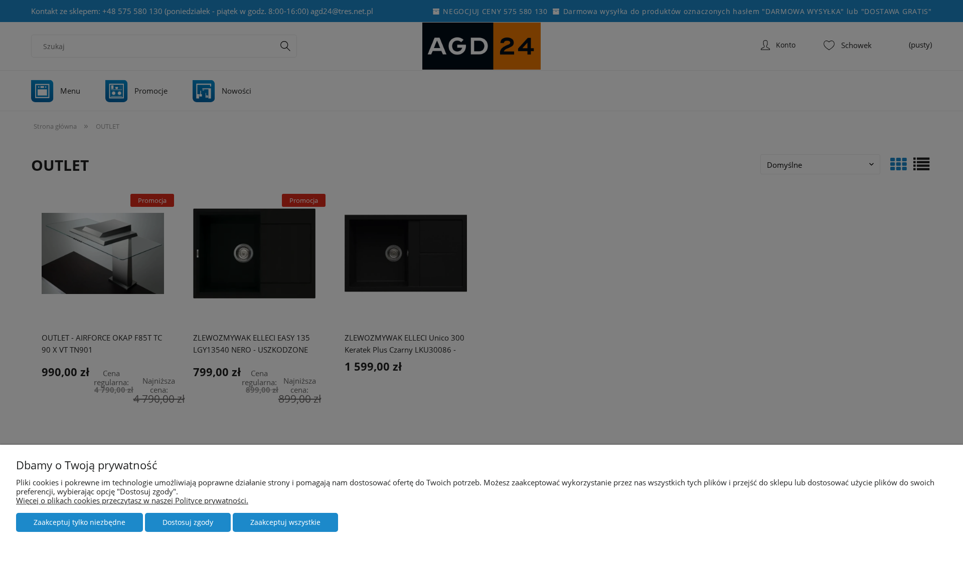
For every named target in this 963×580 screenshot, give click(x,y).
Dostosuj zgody (188, 522)
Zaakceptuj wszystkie (285, 522)
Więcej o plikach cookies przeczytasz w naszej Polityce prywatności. (132, 500)
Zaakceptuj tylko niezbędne (79, 522)
